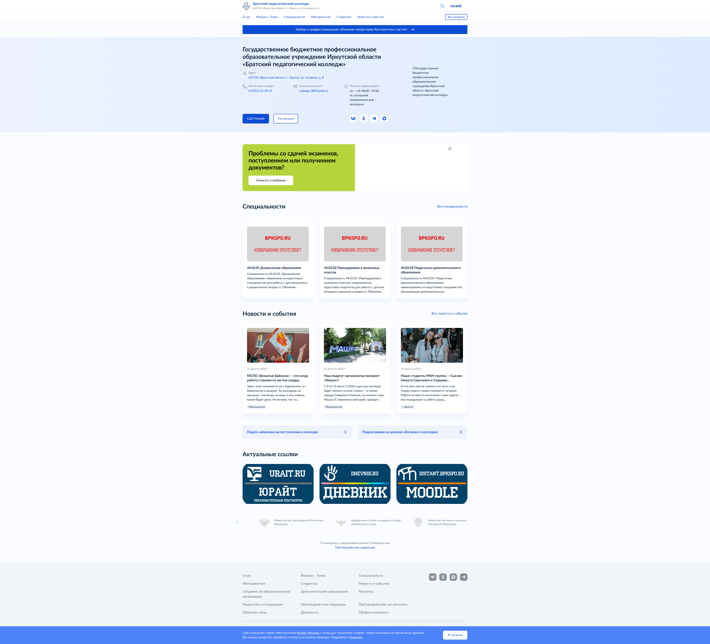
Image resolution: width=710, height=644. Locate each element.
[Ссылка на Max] (384, 119)
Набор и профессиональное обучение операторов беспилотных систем (351, 29)
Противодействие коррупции (355, 547)
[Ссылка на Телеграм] (374, 119)
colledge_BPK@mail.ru (313, 90)
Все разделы (456, 17)
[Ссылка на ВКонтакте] (432, 577)
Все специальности (452, 206)
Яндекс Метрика (308, 632)
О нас (246, 17)
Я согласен (455, 635)
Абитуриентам (321, 17)
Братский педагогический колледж (281, 4)
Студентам (344, 17)
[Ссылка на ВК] (353, 119)
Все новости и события (449, 313)
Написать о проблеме (270, 180)
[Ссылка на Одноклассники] (364, 119)
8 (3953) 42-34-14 (260, 90)
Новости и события (370, 17)
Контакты (366, 591)
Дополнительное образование (324, 591)
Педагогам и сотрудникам (263, 604)
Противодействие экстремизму (383, 604)
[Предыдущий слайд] (237, 522)
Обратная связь (255, 612)
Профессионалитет (374, 612)
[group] (278, 484)
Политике (355, 637)
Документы (310, 612)
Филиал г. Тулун (267, 17)
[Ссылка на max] (453, 577)
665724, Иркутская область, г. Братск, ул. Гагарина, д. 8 (286, 77)
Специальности (294, 17)
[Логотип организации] (246, 6)
